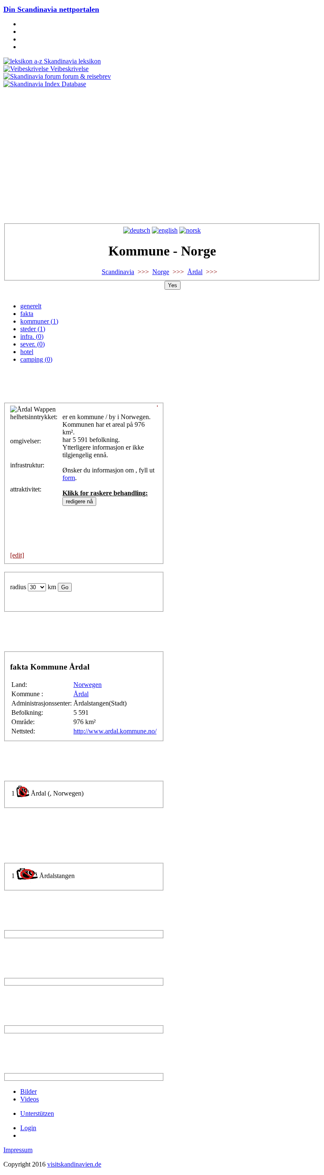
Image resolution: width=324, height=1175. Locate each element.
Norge (160, 271)
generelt (30, 306)
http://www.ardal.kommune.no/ (115, 731)
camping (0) (36, 359)
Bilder (28, 1091)
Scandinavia (118, 271)
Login (28, 1127)
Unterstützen (37, 1113)
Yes (172, 285)
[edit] (17, 555)
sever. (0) (32, 344)
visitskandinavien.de (74, 1164)
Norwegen (87, 684)
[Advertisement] (162, 151)
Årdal (194, 271)
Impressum (17, 1149)
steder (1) (32, 328)
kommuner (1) (39, 321)
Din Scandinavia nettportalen (51, 9)
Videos (29, 1099)
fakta (26, 313)
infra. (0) (31, 336)
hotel (26, 351)
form (68, 477)
